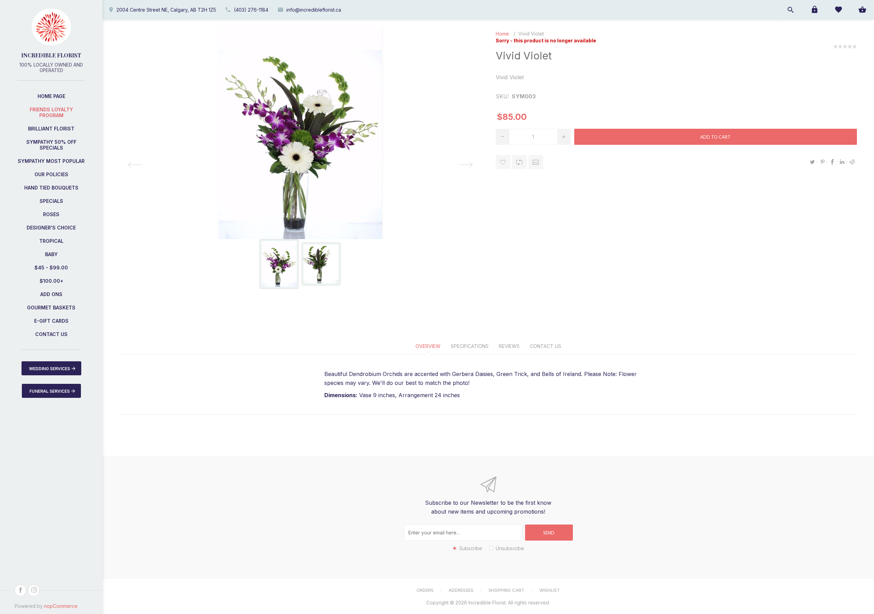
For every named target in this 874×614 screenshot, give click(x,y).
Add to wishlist (503, 162)
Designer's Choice (51, 228)
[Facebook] (20, 590)
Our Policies (51, 174)
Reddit (852, 162)
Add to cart (715, 137)
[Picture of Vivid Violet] (279, 264)
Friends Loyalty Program (51, 112)
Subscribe (470, 548)
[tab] (428, 346)
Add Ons (51, 294)
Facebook (832, 162)
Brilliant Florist (51, 128)
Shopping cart (506, 590)
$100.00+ (51, 281)
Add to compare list (519, 162)
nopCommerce (60, 606)
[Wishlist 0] (838, 9)
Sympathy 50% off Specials (51, 145)
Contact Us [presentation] (545, 346)
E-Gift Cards (51, 321)
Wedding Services (49, 368)
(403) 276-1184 (251, 10)
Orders (425, 590)
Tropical (51, 241)
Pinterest (822, 162)
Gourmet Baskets (51, 307)
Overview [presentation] (427, 346)
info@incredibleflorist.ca (313, 10)
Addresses (461, 590)
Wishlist (549, 590)
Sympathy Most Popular (51, 161)
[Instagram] (34, 590)
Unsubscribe (510, 548)
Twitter (812, 162)
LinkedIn (842, 162)
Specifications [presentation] (470, 346)
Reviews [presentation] (509, 346)
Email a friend (535, 162)
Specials (51, 201)
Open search (790, 9)
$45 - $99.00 (51, 267)
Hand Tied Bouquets (51, 188)
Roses (51, 214)
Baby (51, 254)
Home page (51, 96)
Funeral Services (49, 391)
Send (548, 532)
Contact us (51, 334)
